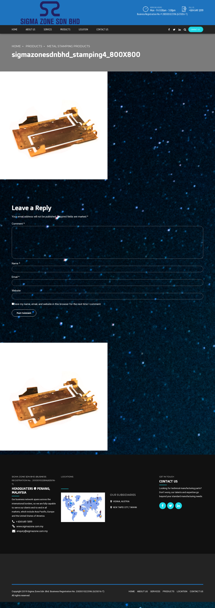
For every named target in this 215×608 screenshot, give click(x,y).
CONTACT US (102, 29)
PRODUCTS (65, 29)
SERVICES (48, 29)
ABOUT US (30, 29)
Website (16, 290)
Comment (18, 223)
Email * (15, 276)
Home (16, 46)
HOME (14, 29)
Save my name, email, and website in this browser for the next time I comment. (57, 304)
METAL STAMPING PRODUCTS (68, 46)
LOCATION (83, 29)
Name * (16, 263)
